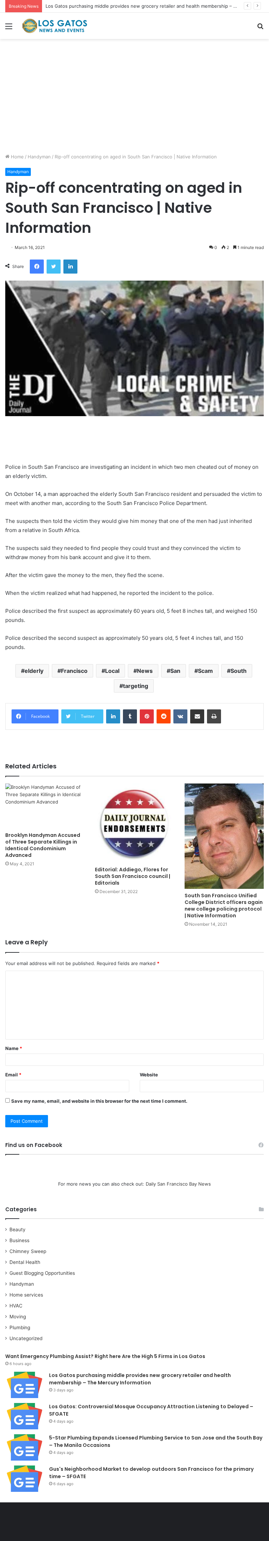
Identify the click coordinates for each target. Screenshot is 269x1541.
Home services (26, 1295)
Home (16, 156)
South (238, 670)
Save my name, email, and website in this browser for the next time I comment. (99, 1101)
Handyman (39, 156)
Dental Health (24, 1262)
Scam (205, 670)
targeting (135, 685)
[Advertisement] (134, 99)
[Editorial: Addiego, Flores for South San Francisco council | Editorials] (134, 823)
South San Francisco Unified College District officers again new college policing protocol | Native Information (224, 905)
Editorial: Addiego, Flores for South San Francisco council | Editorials (132, 876)
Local (112, 670)
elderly (34, 670)
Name (13, 1048)
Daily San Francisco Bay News (178, 1184)
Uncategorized (25, 1338)
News (145, 670)
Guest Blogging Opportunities (42, 1273)
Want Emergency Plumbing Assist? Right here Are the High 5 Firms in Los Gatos (105, 1356)
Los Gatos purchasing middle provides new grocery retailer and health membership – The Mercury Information (140, 1379)
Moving (17, 1316)
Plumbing (19, 1327)
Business (19, 1240)
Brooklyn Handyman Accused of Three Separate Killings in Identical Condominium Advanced (42, 845)
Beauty (17, 1229)
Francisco (74, 670)
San (175, 670)
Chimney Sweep (27, 1251)
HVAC (15, 1306)
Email (13, 1074)
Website (149, 1074)
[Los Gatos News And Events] (54, 26)
